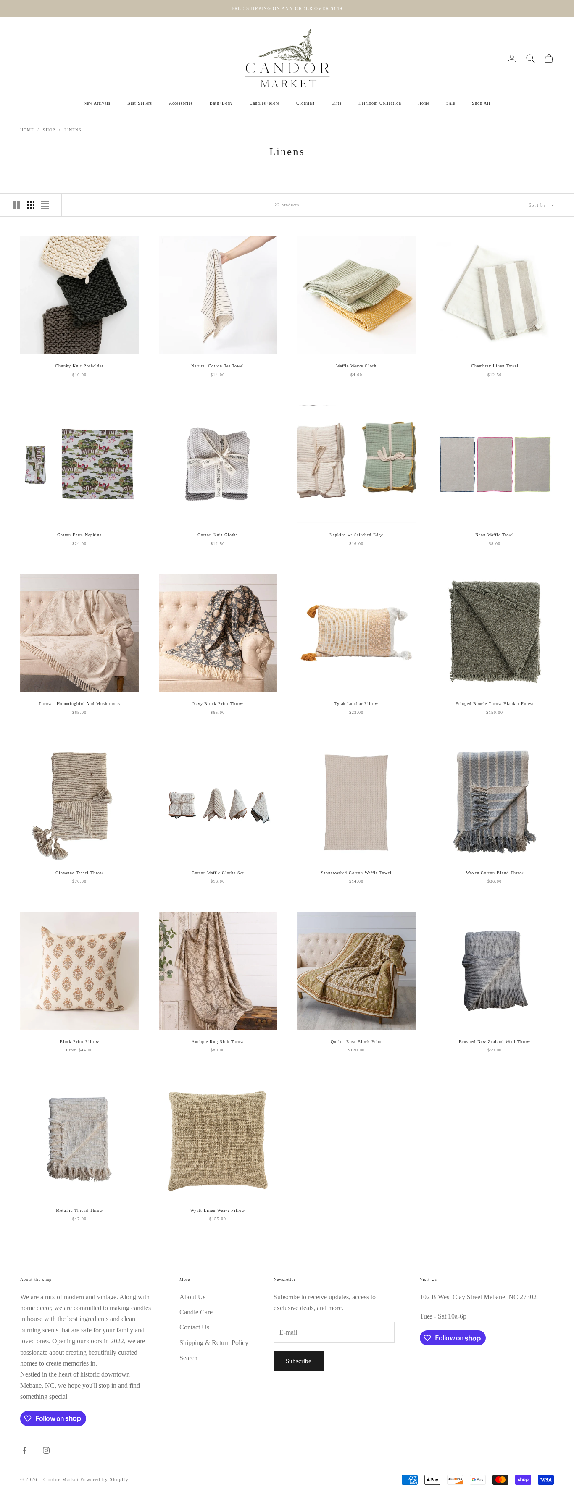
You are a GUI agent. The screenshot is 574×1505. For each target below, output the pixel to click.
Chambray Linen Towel (495, 366)
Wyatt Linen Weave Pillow (217, 1210)
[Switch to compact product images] (45, 205)
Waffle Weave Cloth (356, 366)
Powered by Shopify (104, 1479)
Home (424, 103)
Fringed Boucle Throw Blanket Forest (495, 703)
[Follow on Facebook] (24, 1450)
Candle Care (196, 1312)
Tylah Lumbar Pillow (356, 703)
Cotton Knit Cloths (217, 534)
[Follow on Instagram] (46, 1450)
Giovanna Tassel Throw (79, 872)
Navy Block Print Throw (217, 703)
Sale (450, 103)
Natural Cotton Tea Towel (217, 366)
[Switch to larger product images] (16, 205)
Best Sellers (140, 103)
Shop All (481, 103)
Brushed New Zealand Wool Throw (494, 1041)
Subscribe (298, 1361)
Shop (49, 130)
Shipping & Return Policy (213, 1342)
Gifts (337, 103)
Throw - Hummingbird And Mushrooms (79, 703)
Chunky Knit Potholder (79, 366)
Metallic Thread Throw (79, 1210)
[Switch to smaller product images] (30, 205)
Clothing (305, 103)
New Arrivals (97, 103)
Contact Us (194, 1327)
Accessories (181, 103)
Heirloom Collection (379, 103)
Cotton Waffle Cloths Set (218, 872)
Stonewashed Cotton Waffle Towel (356, 872)
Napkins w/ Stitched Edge (356, 534)
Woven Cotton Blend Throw (495, 872)
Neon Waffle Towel (494, 534)
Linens (73, 130)
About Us (192, 1296)
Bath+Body (221, 103)
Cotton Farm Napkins (79, 534)
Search (188, 1357)
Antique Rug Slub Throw (218, 1041)
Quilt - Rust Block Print (356, 1041)
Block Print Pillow (79, 1041)
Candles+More (264, 103)
